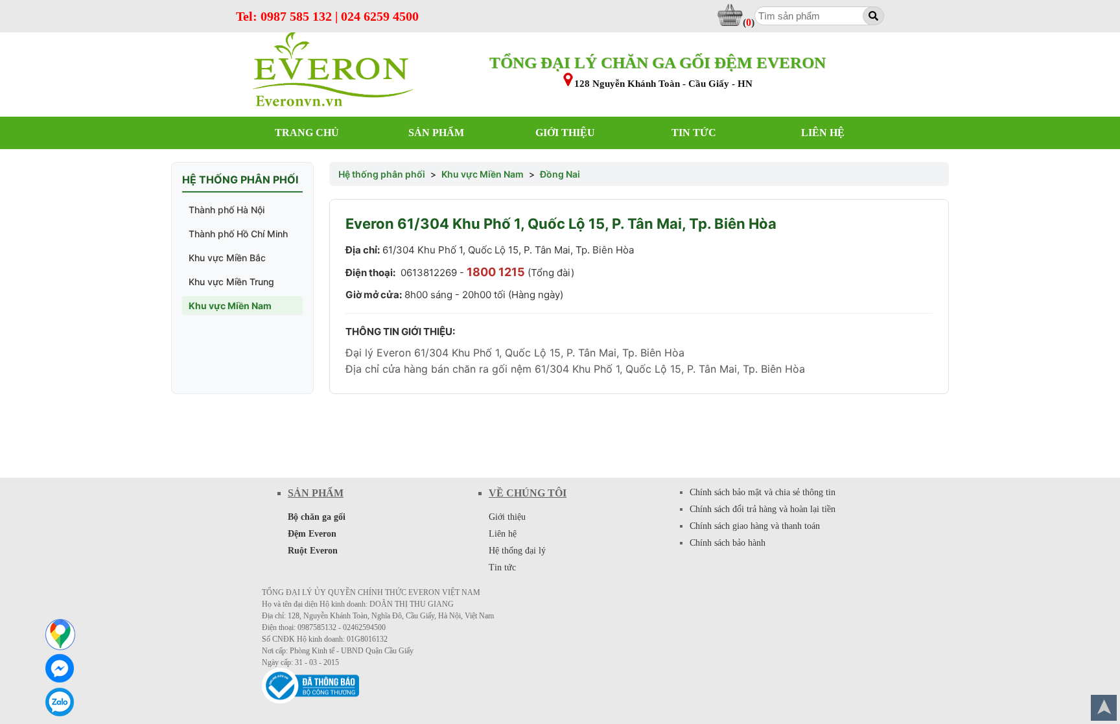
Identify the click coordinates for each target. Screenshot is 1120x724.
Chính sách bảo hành (727, 543)
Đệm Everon (312, 534)
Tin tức (502, 567)
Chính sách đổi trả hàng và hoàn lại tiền (762, 509)
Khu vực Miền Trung (231, 281)
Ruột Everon (313, 550)
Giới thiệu (507, 517)
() (748, 22)
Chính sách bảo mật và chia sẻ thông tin (762, 492)
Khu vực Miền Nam (230, 305)
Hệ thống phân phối (381, 174)
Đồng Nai (560, 174)
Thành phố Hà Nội (226, 209)
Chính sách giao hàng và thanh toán (755, 526)
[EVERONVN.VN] (333, 70)
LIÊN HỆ (823, 132)
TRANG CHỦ (307, 132)
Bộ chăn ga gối (316, 517)
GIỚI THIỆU (565, 132)
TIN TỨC (693, 132)
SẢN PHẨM (436, 132)
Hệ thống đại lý (517, 550)
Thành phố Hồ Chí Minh (238, 233)
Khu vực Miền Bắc (227, 257)
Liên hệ (503, 534)
